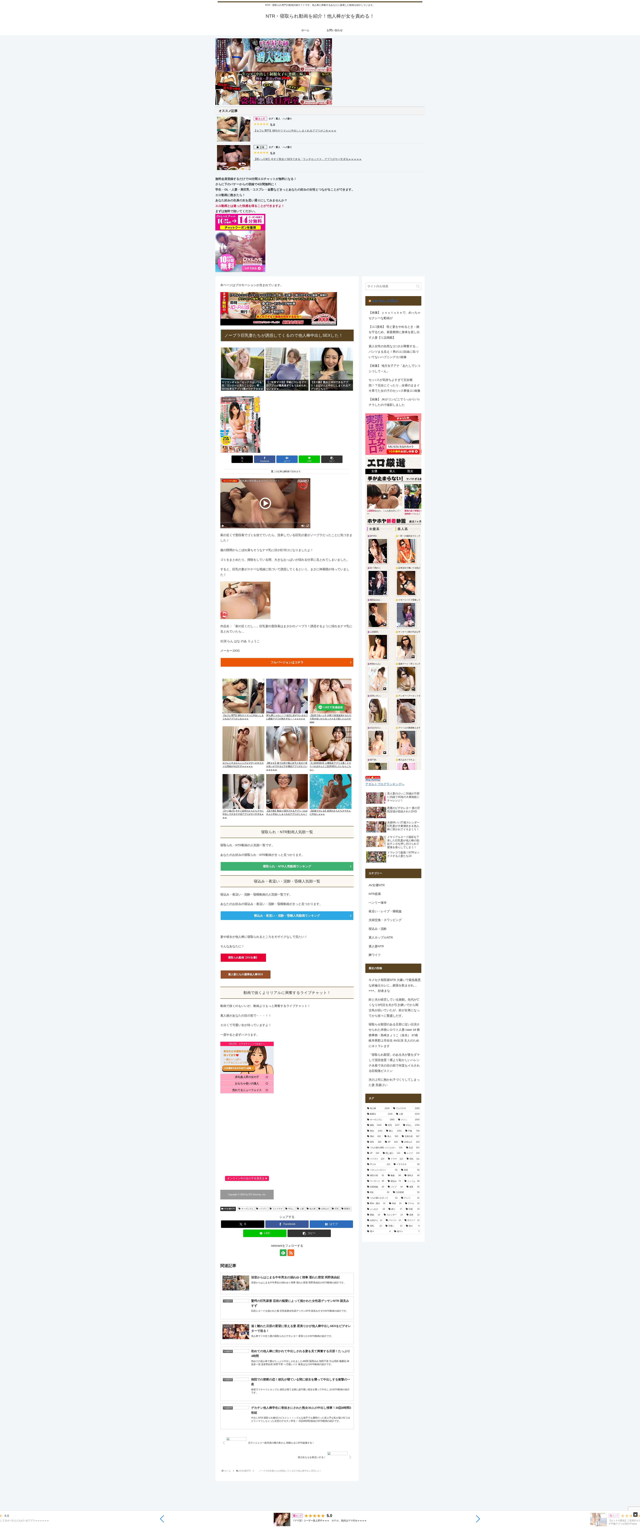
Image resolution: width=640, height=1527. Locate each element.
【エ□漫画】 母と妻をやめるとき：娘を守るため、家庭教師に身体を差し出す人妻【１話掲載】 (394, 332)
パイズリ (263, 1209)
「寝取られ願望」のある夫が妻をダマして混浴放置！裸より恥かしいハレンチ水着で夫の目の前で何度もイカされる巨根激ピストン (394, 1063)
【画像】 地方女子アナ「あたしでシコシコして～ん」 (394, 368)
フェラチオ (277, 1209)
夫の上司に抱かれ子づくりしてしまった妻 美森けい (394, 1082)
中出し (291, 1209)
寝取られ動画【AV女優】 (243, 957)
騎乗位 (347, 1209)
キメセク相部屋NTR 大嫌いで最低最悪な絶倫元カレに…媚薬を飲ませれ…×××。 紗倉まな (395, 985)
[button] (162, 1519)
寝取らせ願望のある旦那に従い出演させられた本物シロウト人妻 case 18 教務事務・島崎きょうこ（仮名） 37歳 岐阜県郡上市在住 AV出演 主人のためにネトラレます (394, 1035)
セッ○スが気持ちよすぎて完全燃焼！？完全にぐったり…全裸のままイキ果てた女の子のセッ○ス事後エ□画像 (394, 385)
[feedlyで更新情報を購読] (283, 1252)
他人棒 (313, 1209)
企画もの (325, 1209)
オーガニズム (247, 1209)
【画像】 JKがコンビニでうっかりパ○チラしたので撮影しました (394, 402)
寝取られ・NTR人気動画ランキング (287, 866)
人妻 (302, 1209)
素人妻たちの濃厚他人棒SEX (245, 974)
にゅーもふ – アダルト (385, 300)
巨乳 (337, 1209)
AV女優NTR (229, 1209)
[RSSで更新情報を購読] (291, 1252)
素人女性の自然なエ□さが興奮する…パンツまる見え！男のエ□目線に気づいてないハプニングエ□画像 (393, 352)
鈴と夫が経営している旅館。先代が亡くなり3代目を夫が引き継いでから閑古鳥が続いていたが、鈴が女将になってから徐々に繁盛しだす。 (394, 1007)
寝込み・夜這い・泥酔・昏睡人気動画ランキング (287, 915)
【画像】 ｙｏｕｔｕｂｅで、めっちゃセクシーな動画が (394, 315)
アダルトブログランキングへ (384, 784)
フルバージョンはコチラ (287, 662)
